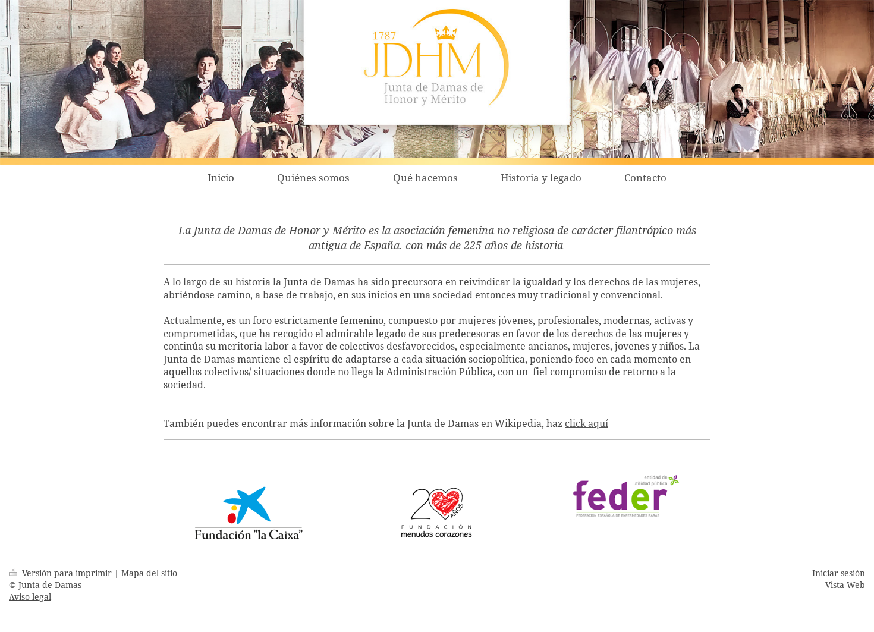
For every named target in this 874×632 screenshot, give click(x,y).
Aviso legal (30, 596)
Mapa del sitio (149, 572)
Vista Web (845, 584)
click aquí (586, 423)
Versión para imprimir (67, 572)
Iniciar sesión (838, 572)
